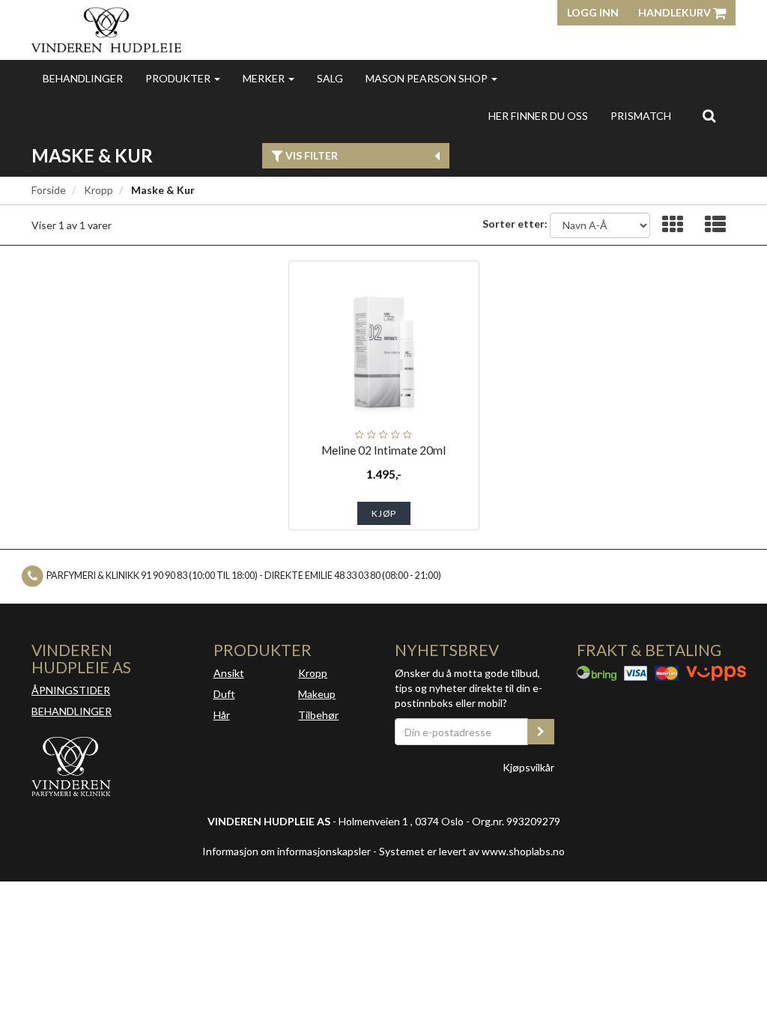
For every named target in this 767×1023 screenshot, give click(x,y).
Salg (330, 78)
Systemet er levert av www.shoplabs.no (472, 851)
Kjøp (384, 513)
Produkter (179, 78)
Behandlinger (83, 78)
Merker (265, 78)
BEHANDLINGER (71, 711)
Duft (224, 693)
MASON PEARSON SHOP (428, 78)
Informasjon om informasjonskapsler (286, 851)
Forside (48, 189)
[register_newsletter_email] (540, 731)
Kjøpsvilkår (528, 767)
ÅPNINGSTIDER (70, 690)
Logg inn (593, 12)
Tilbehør (318, 714)
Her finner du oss (538, 115)
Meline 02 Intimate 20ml (383, 450)
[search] (709, 115)
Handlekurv (675, 12)
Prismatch (640, 115)
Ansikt (228, 673)
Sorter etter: (515, 223)
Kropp (98, 189)
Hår (221, 714)
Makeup (317, 693)
